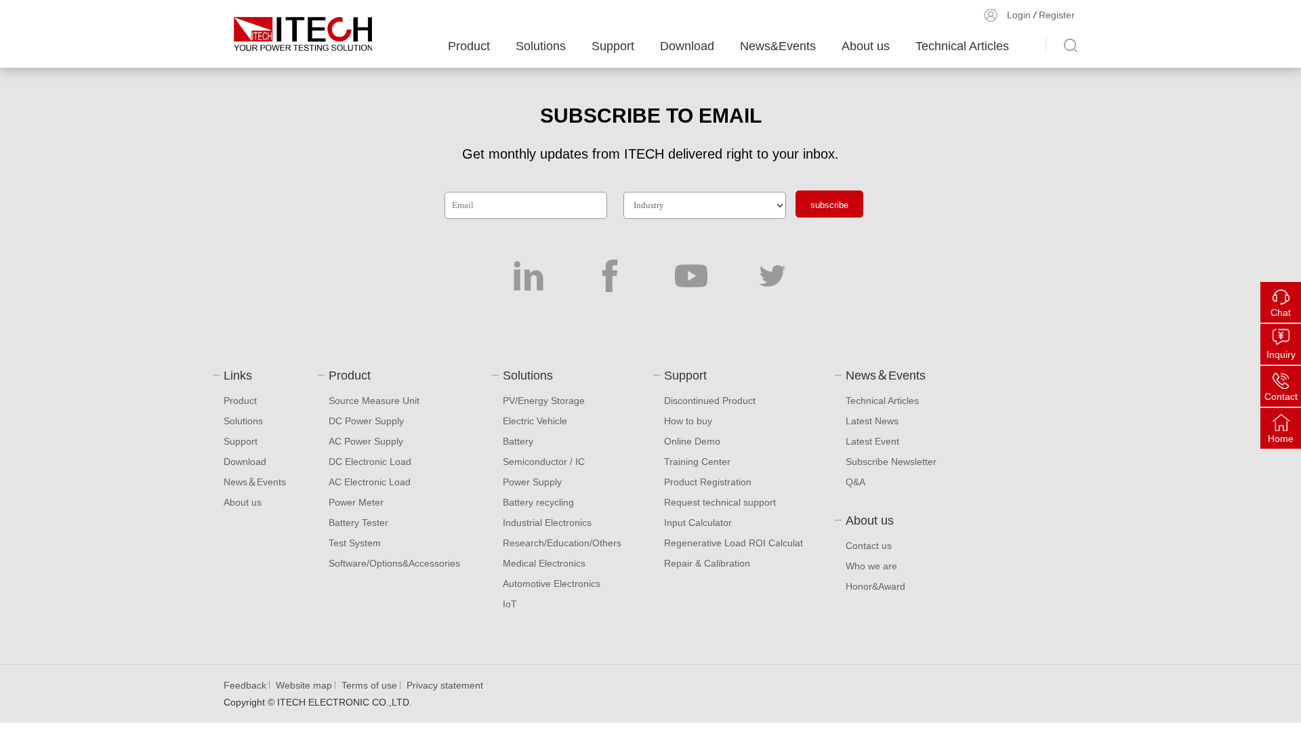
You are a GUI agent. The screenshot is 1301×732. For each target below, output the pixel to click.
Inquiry (1281, 354)
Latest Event (872, 441)
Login (1019, 14)
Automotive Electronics (551, 583)
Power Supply (532, 481)
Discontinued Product (710, 400)
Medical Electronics (544, 563)
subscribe (829, 205)
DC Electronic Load (370, 461)
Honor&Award (875, 586)
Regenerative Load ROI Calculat (733, 542)
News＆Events (255, 481)
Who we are (871, 566)
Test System (355, 542)
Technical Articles (962, 46)
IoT (510, 603)
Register (1057, 14)
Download (687, 46)
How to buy (688, 420)
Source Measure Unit (374, 400)
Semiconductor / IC (544, 461)
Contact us (869, 545)
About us (866, 46)
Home (1281, 438)
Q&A (855, 481)
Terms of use (369, 685)
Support (613, 46)
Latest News (872, 420)
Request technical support (720, 502)
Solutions (541, 46)
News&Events (778, 46)
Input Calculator (698, 522)
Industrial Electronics (547, 522)
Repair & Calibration (707, 563)
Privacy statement (445, 685)
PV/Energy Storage (544, 400)
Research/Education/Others (562, 542)
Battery (518, 441)
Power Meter (356, 502)
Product (469, 46)
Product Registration (707, 481)
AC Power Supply (366, 441)
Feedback (245, 685)
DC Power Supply (366, 420)
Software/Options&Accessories (394, 563)
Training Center (697, 461)
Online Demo (692, 441)
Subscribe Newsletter (891, 461)
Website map (304, 685)
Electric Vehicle (535, 420)
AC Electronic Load (370, 481)
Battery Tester (358, 522)
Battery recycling (538, 502)
